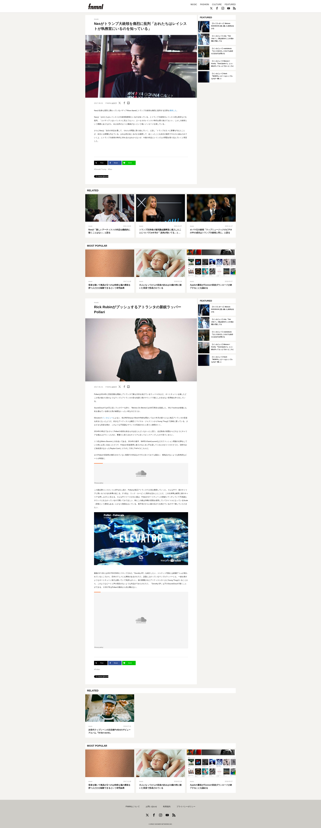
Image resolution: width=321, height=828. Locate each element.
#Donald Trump (100, 169)
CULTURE (217, 4)
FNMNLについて (133, 807)
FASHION (204, 4)
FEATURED (230, 4)
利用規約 (167, 807)
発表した (173, 110)
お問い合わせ (151, 807)
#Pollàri (97, 669)
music (96, 19)
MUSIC (194, 4)
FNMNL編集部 (111, 103)
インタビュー (107, 418)
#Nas (110, 169)
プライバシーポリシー (186, 807)
